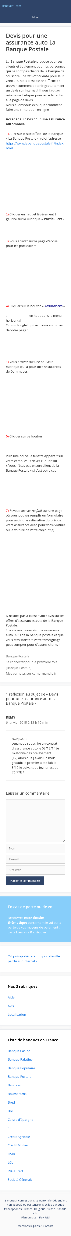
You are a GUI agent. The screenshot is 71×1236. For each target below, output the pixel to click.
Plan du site (28, 1217)
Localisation (17, 1014)
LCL (10, 1162)
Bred (11, 1102)
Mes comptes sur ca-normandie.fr (31, 673)
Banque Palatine (20, 1059)
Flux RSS (44, 1217)
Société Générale (20, 1179)
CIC (10, 1128)
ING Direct (15, 1171)
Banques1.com (11, 6)
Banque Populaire (21, 1068)
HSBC (12, 1154)
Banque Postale (17, 656)
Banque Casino (19, 1051)
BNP (11, 1111)
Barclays (14, 1085)
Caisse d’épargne (20, 1119)
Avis (11, 1006)
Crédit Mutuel (18, 1145)
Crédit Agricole (19, 1137)
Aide (11, 997)
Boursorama (17, 1093)
